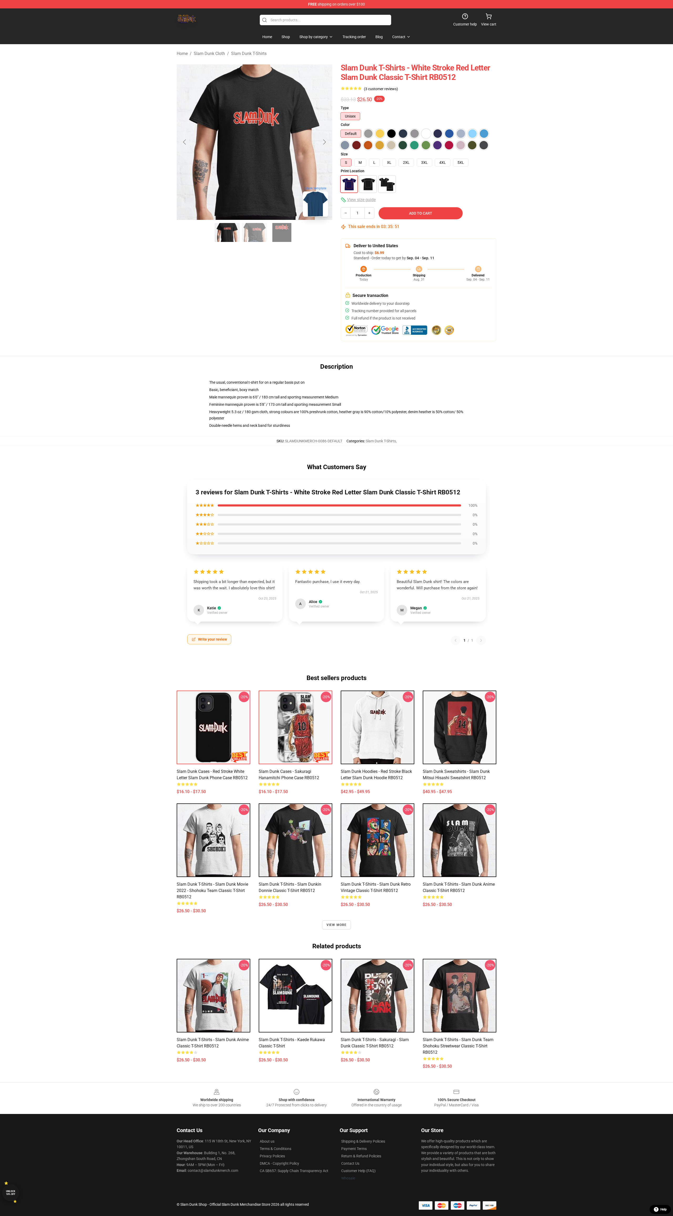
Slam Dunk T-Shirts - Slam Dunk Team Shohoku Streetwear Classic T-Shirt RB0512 (458, 1046)
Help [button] (663, 1209)
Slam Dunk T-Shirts (249, 53)
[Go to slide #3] (281, 232)
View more (337, 925)
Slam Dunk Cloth (209, 53)
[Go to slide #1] (227, 232)
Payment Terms (354, 1149)
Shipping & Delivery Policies (363, 1141)
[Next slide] (324, 142)
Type (345, 108)
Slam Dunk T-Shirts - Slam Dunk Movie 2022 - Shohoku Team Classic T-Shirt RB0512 (212, 890)
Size (344, 154)
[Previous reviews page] (455, 640)
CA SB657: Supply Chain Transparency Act (294, 1171)
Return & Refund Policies (361, 1156)
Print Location (352, 171)
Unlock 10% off (10, 1192)
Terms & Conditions (275, 1149)
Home (182, 53)
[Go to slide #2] (254, 232)
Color (345, 125)
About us (267, 1141)
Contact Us (350, 1163)
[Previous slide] (184, 142)
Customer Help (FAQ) (358, 1171)
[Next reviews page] (481, 640)
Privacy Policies (272, 1156)
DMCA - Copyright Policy (279, 1163)
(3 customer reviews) (381, 89)
